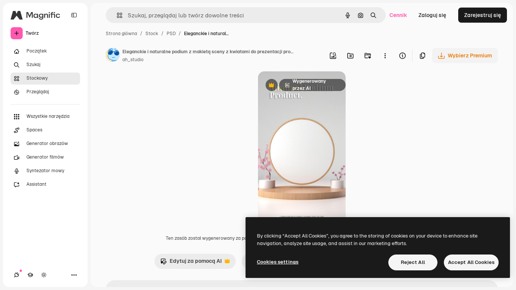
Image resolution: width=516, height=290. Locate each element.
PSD (171, 34)
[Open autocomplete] (116, 15)
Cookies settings (277, 262)
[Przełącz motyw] (44, 275)
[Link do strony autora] (112, 56)
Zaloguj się (432, 15)
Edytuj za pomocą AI (191, 263)
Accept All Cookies (471, 262)
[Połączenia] (17, 275)
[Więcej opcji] (384, 55)
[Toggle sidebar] (74, 15)
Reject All (413, 262)
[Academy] (30, 275)
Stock (151, 34)
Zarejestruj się (482, 15)
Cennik (398, 15)
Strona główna (121, 34)
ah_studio (133, 60)
